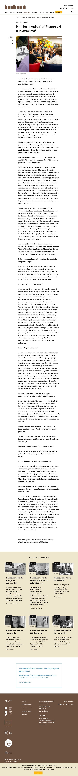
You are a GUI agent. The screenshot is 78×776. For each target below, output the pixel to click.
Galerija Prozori (22, 73)
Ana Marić (59, 597)
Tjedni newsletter (68, 5)
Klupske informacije (27, 704)
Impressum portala (27, 708)
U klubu (58, 12)
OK (38, 773)
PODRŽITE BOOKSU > (25, 682)
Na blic (29, 17)
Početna (18, 17)
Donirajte (24, 714)
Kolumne (19, 12)
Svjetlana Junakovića (34, 211)
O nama (24, 701)
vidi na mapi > (42, 715)
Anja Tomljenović (23, 22)
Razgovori (27, 12)
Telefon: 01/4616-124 (44, 703)
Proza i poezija (43, 12)
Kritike (12, 12)
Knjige (52, 12)
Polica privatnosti (26, 711)
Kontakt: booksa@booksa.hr (46, 701)
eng (72, 8)
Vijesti (6, 12)
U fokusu (35, 12)
